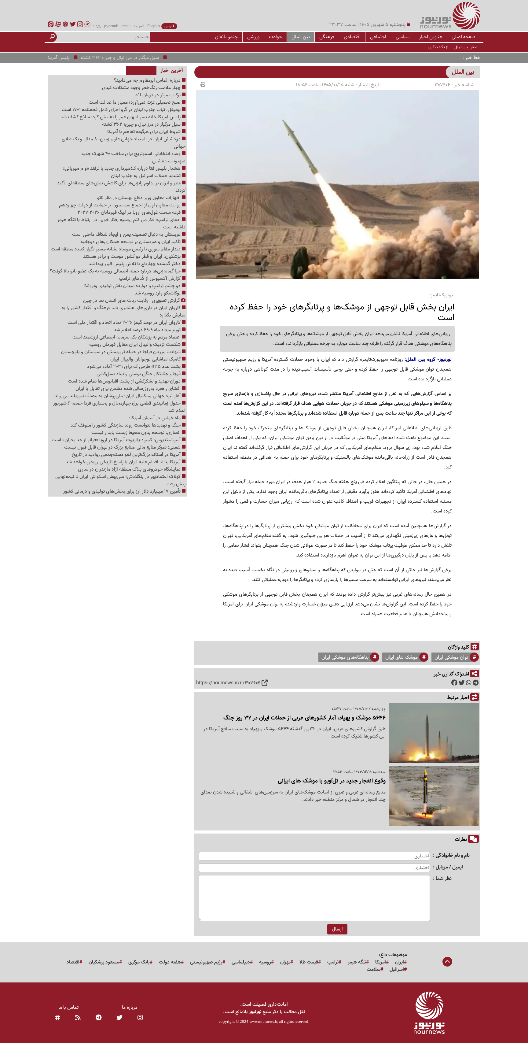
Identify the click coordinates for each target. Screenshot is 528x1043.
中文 (97, 26)
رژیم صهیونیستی (206, 962)
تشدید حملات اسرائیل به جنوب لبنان (146, 176)
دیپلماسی (241, 962)
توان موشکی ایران (451, 657)
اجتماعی (378, 37)
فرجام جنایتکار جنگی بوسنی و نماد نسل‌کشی (139, 374)
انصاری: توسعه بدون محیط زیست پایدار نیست (136, 433)
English (153, 26)
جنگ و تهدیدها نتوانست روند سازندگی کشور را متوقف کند (126, 425)
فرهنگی (326, 37)
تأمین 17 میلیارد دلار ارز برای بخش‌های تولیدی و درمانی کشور (122, 491)
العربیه (139, 26)
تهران (285, 962)
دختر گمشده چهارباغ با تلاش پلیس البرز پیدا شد (135, 264)
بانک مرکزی (139, 962)
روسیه (265, 962)
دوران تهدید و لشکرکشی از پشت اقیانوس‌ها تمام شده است (125, 381)
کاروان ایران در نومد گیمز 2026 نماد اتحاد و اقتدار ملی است (125, 323)
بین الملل (301, 37)
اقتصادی (352, 37)
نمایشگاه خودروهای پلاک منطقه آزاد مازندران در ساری (130, 469)
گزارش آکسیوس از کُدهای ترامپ (150, 279)
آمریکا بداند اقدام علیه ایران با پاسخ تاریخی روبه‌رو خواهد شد (124, 462)
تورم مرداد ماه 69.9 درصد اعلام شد (148, 330)
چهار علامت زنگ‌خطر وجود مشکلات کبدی (142, 88)
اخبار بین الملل (465, 47)
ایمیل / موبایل (449, 867)
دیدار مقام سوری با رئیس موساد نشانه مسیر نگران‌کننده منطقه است (116, 249)
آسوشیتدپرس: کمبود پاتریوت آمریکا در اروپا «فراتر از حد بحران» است (117, 440)
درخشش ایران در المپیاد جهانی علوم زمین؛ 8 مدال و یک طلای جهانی (123, 142)
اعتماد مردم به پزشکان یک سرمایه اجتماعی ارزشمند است (127, 337)
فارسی (169, 26)
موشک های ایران (401, 657)
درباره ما (130, 1007)
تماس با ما (68, 1007)
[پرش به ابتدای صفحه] (447, 962)
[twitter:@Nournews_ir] (119, 1018)
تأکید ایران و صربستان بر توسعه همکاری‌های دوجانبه (131, 242)
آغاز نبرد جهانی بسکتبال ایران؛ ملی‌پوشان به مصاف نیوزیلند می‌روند (118, 396)
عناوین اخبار (430, 37)
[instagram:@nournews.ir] (140, 1018)
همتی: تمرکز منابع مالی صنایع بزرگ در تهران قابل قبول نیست (123, 447)
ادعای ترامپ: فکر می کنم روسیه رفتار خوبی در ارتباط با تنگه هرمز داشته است (121, 223)
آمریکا (380, 962)
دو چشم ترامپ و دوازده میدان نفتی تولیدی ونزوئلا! (132, 286)
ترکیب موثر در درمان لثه (158, 95)
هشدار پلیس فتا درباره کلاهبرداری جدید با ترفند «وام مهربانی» (122, 168)
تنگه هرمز (357, 962)
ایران (399, 962)
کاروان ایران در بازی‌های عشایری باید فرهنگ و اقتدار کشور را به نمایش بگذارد (123, 311)
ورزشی (253, 37)
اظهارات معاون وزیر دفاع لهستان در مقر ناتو (139, 198)
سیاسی (402, 37)
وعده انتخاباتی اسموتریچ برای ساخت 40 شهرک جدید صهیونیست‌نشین (133, 157)
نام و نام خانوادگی (453, 856)
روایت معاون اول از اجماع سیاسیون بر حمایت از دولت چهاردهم (120, 205)
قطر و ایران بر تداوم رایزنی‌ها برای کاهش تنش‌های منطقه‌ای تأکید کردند (121, 186)
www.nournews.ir (263, 1021)
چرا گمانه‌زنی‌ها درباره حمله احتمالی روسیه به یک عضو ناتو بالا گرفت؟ (116, 271)
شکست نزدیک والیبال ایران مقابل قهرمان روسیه (135, 345)
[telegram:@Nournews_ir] (98, 1018)
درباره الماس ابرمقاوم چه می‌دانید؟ (148, 80)
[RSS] (78, 1018)
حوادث (275, 37)
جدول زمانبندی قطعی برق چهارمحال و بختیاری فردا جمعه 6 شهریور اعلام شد (119, 407)
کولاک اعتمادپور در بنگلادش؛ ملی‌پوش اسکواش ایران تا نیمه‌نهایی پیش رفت (120, 480)
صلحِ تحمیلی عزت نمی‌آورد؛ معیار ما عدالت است (135, 102)
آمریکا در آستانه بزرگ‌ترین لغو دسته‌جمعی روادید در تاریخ (127, 455)
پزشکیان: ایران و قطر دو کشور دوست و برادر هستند (132, 257)
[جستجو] (52, 37)
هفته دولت (170, 962)
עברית (125, 26)
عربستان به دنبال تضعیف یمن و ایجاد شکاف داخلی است (127, 235)
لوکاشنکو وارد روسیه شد (158, 293)
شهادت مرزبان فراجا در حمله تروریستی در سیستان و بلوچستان (121, 352)
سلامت (373, 969)
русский (111, 26)
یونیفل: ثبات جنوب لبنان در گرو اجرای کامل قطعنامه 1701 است (122, 110)
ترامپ (333, 962)
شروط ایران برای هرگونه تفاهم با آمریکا (144, 132)
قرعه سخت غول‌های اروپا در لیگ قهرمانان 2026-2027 (130, 212)
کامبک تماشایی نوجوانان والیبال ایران (146, 359)
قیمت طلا (308, 962)
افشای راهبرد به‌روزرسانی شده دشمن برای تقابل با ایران (128, 389)
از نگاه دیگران (438, 47)
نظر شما (444, 879)
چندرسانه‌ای (226, 37)
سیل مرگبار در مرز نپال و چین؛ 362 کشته (139, 58)
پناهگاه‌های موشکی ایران (345, 657)
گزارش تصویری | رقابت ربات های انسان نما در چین (132, 301)
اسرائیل (397, 969)
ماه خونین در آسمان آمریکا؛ (155, 418)
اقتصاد (73, 962)
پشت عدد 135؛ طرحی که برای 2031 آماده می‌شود (134, 367)
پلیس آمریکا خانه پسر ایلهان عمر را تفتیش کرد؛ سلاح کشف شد (121, 117)
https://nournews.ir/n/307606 (228, 683)
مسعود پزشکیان (104, 962)
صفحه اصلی (463, 37)
